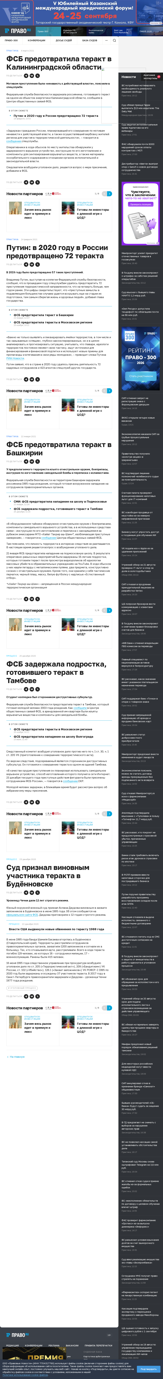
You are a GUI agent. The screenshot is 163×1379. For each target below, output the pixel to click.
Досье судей (64, 40)
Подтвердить (149, 1369)
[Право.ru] (17, 1335)
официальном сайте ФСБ (22, 914)
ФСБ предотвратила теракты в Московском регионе (53, 322)
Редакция (12, 1345)
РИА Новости (15, 358)
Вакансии (72, 1345)
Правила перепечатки (98, 1345)
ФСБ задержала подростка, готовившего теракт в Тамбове (58, 509)
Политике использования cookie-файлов (25, 1375)
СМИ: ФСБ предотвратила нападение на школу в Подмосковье (60, 501)
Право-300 (11, 40)
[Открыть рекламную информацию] (157, 243)
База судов (89, 40)
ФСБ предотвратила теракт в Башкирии (44, 315)
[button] (26, 76)
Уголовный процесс (23, 988)
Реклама (54, 1345)
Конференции (36, 40)
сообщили (80, 707)
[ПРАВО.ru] (18, 31)
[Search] (114, 40)
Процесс (14, 924)
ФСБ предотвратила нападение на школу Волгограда (53, 736)
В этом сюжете (18, 111)
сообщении (14, 141)
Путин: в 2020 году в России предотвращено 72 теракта (56, 115)
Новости (129, 77)
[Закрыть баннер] (64, 1349)
